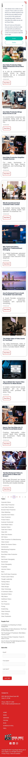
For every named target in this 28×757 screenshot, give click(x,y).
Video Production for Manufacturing (11, 539)
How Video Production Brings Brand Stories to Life (12, 112)
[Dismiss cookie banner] (22, 6)
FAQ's (4, 728)
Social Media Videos (7, 524)
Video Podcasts (5, 611)
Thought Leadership (6, 579)
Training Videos (5, 581)
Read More (7, 83)
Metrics (3, 557)
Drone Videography (6, 564)
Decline (14, 42)
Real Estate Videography (8, 559)
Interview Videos (5, 569)
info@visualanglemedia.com (12, 704)
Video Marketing (5, 512)
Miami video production (7, 505)
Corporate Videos (6, 502)
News (2, 571)
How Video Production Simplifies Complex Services (13, 158)
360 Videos (4, 537)
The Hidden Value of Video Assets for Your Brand (14, 339)
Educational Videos (6, 594)
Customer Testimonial (7, 522)
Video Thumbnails (6, 616)
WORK (5, 715)
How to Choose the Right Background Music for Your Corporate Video (13, 641)
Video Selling (4, 614)
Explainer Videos (5, 527)
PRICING (5, 720)
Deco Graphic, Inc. (6, 751)
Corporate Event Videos (7, 514)
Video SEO (4, 532)
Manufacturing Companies (8, 549)
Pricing (3, 606)
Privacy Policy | (6, 753)
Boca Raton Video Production (9, 554)
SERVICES (6, 717)
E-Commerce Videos (7, 591)
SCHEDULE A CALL (8, 725)
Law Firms (4, 601)
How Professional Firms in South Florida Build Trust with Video (13, 293)
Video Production (6, 517)
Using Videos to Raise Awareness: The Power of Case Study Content (14, 629)
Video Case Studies (6, 534)
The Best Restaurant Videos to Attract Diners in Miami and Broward (12, 474)
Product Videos (5, 519)
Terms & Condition (15, 753)
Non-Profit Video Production (9, 574)
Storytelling (4, 552)
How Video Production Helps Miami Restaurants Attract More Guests (13, 66)
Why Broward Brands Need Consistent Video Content (11, 203)
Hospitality (4, 567)
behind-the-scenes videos (8, 544)
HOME (5, 712)
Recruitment (4, 562)
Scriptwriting (4, 609)
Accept (14, 38)
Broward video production (8, 510)
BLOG (4, 723)
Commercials (4, 547)
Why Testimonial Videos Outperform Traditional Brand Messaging (12, 248)
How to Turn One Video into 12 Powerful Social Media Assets (12, 428)
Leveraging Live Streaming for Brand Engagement (11, 625)
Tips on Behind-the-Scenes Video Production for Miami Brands (13, 382)
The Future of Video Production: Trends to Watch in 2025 (12, 637)
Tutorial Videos (5, 584)
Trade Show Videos (6, 529)
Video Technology (6, 589)
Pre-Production (5, 604)
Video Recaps (5, 586)
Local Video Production (7, 507)
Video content (5, 542)
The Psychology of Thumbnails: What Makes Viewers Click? (13, 633)
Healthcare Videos (6, 599)
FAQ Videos (4, 596)
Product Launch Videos (7, 576)
